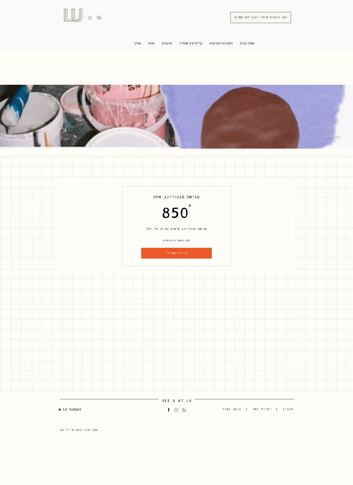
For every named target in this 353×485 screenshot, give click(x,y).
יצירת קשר (261, 409)
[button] (90, 18)
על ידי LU (68, 430)
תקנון (287, 409)
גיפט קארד (231, 409)
